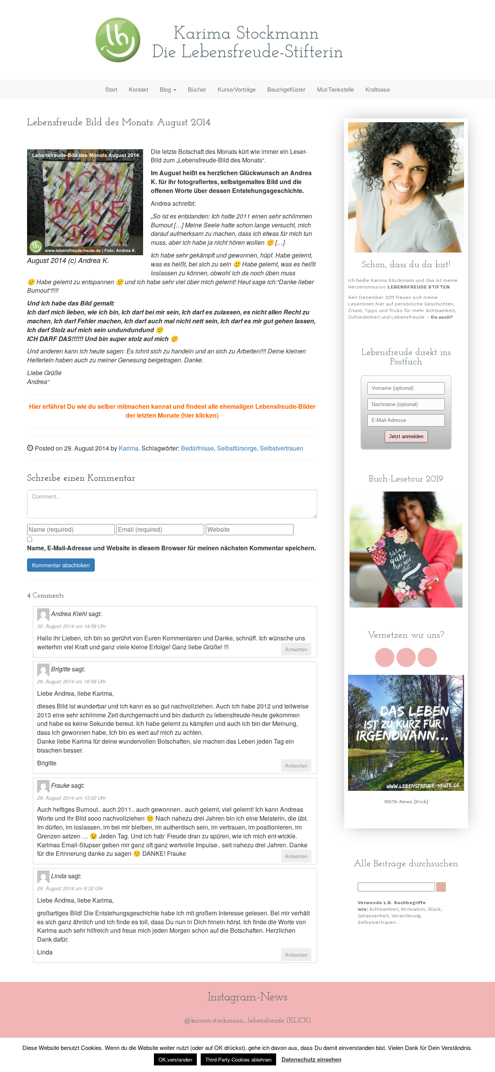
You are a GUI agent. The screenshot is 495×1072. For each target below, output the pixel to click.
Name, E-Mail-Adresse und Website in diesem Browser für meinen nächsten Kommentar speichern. (171, 548)
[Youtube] (384, 657)
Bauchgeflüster (286, 89)
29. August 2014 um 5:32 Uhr (70, 888)
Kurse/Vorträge (237, 89)
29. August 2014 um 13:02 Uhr (71, 797)
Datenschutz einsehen (311, 1059)
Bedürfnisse (197, 448)
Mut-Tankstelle (335, 89)
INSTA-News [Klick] (406, 801)
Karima (128, 448)
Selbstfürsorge (237, 448)
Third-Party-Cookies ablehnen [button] (238, 1059)
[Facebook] (406, 657)
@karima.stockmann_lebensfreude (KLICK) (247, 1020)
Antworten (296, 649)
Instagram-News (247, 998)
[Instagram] (427, 657)
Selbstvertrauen (281, 448)
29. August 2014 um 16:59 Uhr (71, 681)
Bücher (197, 89)
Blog (166, 89)
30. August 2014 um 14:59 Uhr (71, 626)
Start (111, 89)
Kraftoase (377, 89)
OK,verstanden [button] (175, 1059)
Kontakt (138, 89)
